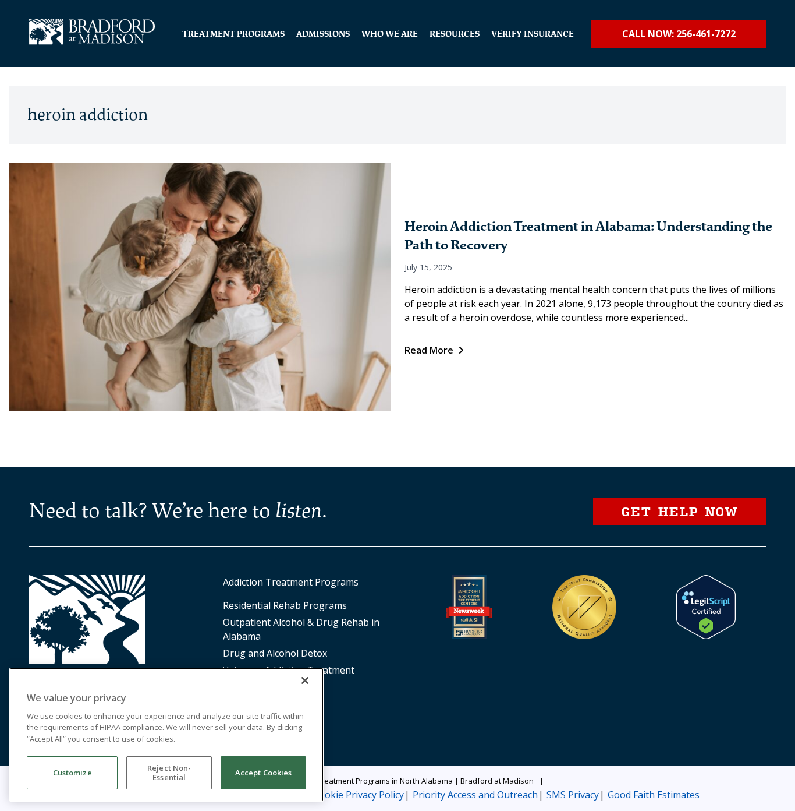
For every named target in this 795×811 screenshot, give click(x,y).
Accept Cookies (263, 773)
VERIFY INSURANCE (532, 34)
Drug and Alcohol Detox (275, 653)
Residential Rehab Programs (285, 605)
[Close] (305, 680)
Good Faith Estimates (654, 794)
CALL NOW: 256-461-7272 (679, 33)
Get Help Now (679, 511)
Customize (72, 773)
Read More (428, 350)
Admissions (323, 34)
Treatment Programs (233, 34)
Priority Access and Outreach (475, 794)
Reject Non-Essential (169, 773)
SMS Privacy (572, 794)
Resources (455, 34)
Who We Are (389, 34)
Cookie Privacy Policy (358, 794)
